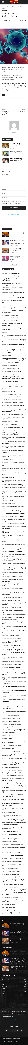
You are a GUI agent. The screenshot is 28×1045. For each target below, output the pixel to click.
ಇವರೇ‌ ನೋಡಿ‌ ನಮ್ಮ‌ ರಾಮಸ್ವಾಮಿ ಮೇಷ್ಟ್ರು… (15, 484)
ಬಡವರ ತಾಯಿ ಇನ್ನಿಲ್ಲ (12, 503)
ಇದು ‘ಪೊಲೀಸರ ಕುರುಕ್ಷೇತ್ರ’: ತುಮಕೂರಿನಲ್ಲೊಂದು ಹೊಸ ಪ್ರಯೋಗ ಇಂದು (17, 145)
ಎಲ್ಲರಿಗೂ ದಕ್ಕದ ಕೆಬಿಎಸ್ (10, 904)
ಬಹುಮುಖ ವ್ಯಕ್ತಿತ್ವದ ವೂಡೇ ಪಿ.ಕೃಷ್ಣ (8, 285)
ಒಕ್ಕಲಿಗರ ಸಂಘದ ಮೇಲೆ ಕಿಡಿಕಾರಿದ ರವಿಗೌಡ (14, 773)
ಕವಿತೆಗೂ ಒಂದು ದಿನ (15, 365)
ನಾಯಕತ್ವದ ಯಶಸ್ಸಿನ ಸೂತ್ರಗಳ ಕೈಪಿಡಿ (18, 233)
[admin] (3, 20)
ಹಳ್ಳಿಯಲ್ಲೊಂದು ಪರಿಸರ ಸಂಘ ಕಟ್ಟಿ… (16, 414)
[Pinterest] (15, 24)
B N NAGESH (4, 308)
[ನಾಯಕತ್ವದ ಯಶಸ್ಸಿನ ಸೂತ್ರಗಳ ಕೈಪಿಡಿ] (5, 234)
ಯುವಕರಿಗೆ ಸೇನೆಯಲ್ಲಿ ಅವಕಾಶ (14, 600)
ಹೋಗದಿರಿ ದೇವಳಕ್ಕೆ (17, 664)
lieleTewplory (5, 409)
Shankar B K (4, 695)
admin (6, 20)
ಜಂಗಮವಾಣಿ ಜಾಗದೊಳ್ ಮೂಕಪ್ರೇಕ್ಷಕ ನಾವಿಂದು (16, 614)
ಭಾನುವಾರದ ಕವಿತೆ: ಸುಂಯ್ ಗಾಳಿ (15, 397)
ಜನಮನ (3, 155)
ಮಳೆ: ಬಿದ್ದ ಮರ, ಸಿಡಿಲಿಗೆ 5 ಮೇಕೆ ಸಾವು (16, 347)
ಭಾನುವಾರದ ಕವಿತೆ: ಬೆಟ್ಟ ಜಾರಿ (15, 394)
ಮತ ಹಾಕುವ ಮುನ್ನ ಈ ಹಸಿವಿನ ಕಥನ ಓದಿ (16, 292)
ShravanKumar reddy (7, 822)
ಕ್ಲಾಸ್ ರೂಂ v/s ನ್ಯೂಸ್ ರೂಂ (17, 576)
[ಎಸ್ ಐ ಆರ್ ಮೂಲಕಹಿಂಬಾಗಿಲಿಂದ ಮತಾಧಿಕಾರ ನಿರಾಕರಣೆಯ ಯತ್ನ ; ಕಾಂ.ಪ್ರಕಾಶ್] (5, 258)
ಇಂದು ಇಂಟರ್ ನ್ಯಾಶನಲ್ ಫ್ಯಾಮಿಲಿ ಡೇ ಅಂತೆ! (14, 597)
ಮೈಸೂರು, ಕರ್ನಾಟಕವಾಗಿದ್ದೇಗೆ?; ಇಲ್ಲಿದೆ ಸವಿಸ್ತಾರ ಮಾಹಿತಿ (15, 890)
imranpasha (4, 323)
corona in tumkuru (10, 95)
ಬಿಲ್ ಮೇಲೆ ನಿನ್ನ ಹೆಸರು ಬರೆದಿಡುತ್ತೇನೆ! (15, 511)
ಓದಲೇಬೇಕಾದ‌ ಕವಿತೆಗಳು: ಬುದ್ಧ (13, 276)
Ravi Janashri (5, 548)
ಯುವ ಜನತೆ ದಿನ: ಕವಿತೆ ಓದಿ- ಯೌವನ (14, 371)
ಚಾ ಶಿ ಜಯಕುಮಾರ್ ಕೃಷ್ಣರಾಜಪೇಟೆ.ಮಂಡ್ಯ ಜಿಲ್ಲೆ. (11, 358)
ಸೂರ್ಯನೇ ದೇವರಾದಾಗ (14, 635)
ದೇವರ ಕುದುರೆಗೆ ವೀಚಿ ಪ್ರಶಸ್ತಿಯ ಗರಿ (12, 767)
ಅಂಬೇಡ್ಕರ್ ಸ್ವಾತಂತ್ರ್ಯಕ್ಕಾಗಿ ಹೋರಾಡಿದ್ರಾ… (17, 548)
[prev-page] (3, 166)
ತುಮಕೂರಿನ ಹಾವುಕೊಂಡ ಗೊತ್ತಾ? (16, 844)
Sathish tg (4, 600)
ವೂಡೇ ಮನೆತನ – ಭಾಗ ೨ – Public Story (9, 287)
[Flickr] (13, 1030)
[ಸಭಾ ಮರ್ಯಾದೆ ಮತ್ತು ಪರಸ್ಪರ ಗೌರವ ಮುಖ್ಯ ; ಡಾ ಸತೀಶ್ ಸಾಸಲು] (5, 160)
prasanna (4, 297)
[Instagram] (17, 1030)
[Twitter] (11, 24)
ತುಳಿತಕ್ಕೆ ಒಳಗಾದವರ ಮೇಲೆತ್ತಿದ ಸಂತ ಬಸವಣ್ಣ (15, 650)
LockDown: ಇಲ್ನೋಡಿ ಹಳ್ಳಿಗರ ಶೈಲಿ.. (14, 751)
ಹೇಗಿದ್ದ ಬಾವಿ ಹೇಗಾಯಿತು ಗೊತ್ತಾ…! (18, 661)
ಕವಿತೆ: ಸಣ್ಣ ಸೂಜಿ (13, 424)
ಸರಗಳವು (11, 500)
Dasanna (4, 819)
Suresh (3, 276)
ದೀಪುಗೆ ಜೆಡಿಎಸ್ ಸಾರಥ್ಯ (10, 907)
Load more (13, 264)
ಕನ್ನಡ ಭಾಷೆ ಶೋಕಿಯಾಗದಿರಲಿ (13, 715)
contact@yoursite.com (13, 1020)
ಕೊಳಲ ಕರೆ (9, 352)
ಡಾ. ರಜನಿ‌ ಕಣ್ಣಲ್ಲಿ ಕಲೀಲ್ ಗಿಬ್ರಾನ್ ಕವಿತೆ (14, 374)
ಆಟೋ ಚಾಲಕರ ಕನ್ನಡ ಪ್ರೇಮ (12, 838)
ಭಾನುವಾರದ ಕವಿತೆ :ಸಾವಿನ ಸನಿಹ (16, 427)
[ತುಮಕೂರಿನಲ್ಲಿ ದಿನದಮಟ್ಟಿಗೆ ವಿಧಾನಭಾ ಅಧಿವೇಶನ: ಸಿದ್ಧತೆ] (5, 250)
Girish (3, 773)
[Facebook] (8, 24)
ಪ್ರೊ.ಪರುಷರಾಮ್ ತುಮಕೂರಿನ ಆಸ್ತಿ (11, 315)
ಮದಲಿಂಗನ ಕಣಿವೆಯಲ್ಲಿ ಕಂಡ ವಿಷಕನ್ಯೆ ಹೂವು (15, 516)
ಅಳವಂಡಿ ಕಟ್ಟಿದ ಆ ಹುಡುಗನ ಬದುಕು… (13, 853)
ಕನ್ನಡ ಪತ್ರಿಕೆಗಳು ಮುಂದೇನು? (15, 745)
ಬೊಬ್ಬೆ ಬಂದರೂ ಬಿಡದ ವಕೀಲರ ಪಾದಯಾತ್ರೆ (17, 308)
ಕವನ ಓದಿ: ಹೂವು (14, 318)
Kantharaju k (5, 672)
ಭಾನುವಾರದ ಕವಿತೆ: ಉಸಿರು (12, 421)
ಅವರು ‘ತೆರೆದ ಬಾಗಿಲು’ (21, 111)
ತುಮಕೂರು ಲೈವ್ (8, 6)
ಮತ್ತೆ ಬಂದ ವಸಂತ (11, 305)
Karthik (3, 704)
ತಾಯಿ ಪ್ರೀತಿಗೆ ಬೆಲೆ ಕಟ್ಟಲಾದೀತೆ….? (15, 667)
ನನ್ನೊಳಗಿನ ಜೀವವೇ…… (10, 727)
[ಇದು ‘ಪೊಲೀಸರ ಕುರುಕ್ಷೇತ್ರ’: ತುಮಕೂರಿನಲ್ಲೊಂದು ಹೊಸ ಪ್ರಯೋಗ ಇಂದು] (5, 145)
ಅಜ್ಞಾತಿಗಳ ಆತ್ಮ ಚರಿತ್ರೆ (10, 748)
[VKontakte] (21, 1030)
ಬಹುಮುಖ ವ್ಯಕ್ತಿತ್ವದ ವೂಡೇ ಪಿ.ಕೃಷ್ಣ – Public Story (11, 283)
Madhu (3, 790)
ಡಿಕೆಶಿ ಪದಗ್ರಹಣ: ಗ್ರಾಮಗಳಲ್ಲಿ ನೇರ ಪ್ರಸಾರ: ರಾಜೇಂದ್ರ (7, 113)
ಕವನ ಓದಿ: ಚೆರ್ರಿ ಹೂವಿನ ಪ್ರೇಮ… (13, 362)
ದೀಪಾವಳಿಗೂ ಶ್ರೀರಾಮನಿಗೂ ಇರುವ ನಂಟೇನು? (14, 897)
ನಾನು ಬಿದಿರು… (10, 704)
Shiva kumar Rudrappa (7, 526)
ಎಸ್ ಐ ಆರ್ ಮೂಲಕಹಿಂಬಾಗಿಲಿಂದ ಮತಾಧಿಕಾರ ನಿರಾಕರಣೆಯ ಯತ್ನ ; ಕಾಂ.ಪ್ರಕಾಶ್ (17, 258)
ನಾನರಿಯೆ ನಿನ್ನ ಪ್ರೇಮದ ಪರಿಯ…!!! (13, 718)
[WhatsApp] (18, 24)
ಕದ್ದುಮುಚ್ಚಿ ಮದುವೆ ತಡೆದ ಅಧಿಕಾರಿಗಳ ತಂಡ (17, 344)
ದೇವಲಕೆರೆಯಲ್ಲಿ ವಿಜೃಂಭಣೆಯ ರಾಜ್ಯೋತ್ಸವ (15, 819)
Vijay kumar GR (5, 531)
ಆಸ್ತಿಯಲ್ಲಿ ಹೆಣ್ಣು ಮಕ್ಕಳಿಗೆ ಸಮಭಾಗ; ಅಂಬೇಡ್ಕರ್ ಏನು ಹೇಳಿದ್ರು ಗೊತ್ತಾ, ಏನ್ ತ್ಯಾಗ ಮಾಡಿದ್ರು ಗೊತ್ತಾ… (14, 464)
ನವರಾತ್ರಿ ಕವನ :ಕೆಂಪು (11, 391)
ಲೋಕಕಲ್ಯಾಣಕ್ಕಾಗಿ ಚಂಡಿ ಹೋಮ (12, 831)
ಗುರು (8, 332)
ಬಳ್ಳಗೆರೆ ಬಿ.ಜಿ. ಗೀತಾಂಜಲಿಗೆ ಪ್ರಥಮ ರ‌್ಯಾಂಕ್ (14, 783)
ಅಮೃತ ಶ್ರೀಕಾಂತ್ (5, 732)
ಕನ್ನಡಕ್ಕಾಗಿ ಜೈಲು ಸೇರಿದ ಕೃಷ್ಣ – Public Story (10, 278)
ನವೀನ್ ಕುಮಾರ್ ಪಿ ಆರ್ (6, 617)
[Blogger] (6, 1030)
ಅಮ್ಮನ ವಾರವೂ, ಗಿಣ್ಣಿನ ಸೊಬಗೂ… (14, 724)
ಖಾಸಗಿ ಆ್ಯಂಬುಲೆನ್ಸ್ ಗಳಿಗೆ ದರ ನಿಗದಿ (14, 430)
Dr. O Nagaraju (5, 799)
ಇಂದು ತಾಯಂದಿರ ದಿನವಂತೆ (15, 607)
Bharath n (4, 523)
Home (3, 6)
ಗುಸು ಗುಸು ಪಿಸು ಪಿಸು (10, 477)
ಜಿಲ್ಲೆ (2, 162)
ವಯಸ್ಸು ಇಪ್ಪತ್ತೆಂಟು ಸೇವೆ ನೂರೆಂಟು (16, 855)
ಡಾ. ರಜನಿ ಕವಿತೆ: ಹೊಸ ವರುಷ (12, 381)
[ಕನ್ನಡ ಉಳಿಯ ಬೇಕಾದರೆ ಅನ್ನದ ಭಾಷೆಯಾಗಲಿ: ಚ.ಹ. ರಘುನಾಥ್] (5, 153)
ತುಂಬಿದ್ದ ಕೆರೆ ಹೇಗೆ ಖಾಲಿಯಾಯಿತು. (14, 913)
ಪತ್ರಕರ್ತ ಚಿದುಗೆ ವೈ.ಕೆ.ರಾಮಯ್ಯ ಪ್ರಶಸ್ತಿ (14, 349)
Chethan (4, 563)
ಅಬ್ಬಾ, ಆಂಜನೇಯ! (11, 812)
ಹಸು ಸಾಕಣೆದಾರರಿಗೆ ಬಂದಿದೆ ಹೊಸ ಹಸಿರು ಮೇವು (15, 513)
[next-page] (5, 166)
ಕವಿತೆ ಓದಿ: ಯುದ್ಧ (15, 368)
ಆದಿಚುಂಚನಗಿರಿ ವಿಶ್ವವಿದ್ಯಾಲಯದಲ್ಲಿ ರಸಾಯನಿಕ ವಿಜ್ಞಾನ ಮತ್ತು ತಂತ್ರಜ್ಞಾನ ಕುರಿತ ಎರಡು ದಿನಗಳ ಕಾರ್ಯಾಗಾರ (17, 242)
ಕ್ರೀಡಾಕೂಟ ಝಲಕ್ (15, 273)
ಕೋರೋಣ (11, 459)
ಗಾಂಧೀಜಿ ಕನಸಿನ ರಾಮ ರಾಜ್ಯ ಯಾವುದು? (16, 523)
